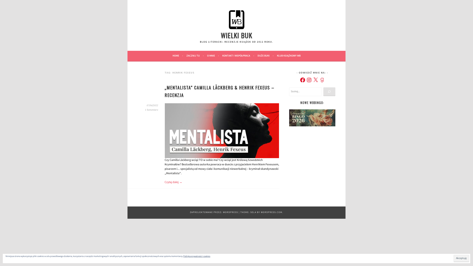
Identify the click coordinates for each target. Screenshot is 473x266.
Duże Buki (264, 56)
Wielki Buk (236, 35)
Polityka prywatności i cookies (196, 256)
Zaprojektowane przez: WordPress (214, 212)
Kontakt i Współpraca (236, 56)
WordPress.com (271, 212)
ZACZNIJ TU (193, 56)
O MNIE (211, 56)
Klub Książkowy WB (289, 56)
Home (176, 56)
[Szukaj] (329, 91)
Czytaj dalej (173, 182)
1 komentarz (151, 110)
